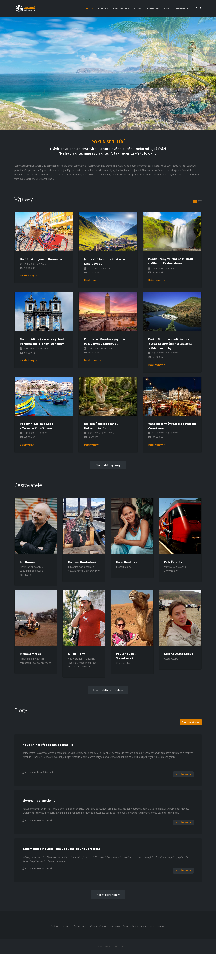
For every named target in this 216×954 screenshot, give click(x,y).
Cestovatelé (121, 8)
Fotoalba (153, 8)
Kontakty (182, 8)
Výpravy (103, 8)
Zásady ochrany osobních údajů (138, 926)
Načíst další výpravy (108, 465)
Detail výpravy (27, 275)
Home (89, 8)
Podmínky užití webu (61, 926)
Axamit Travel (80, 926)
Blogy (137, 8)
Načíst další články (108, 895)
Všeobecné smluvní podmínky (105, 926)
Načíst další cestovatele (108, 690)
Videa (167, 8)
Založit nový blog (190, 722)
